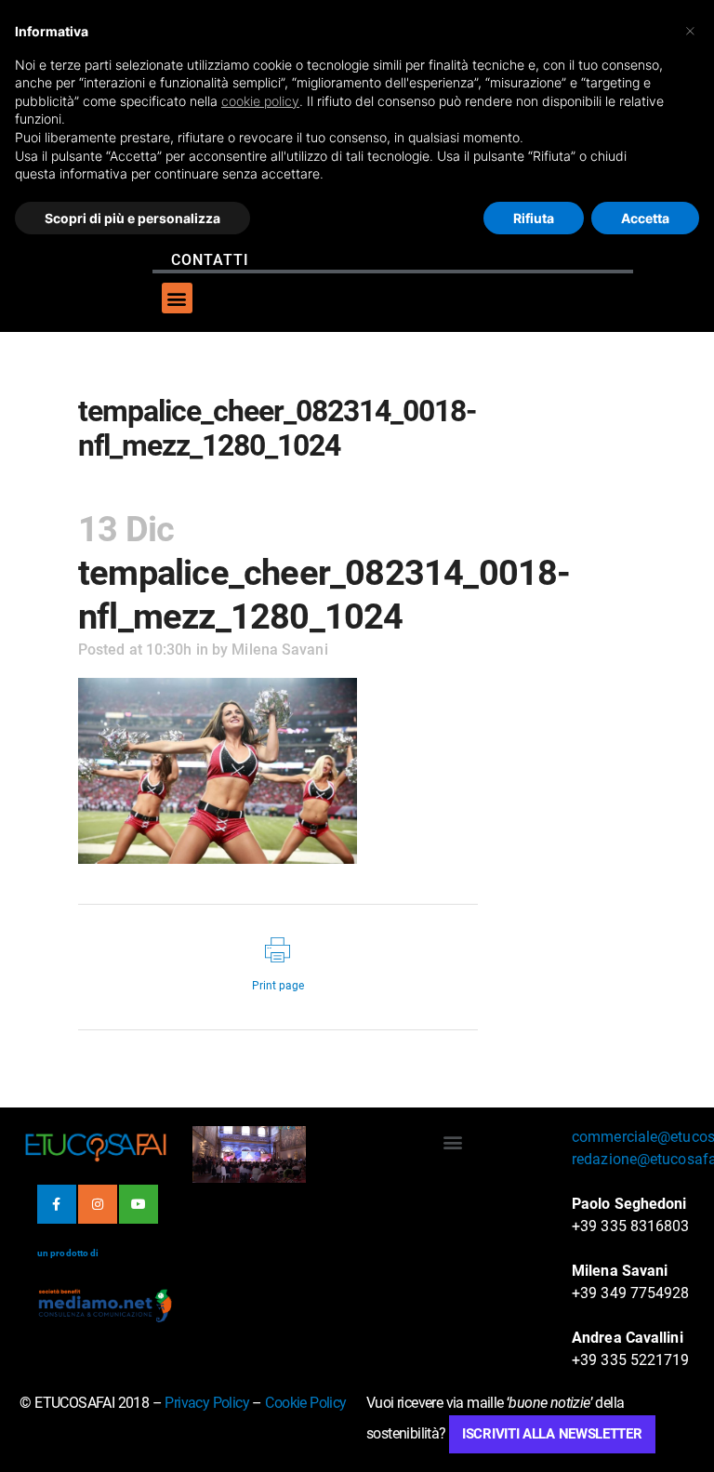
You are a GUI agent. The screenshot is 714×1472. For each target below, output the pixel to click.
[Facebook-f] (56, 1204)
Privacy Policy (207, 1403)
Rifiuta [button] (533, 218)
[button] (177, 298)
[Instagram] (97, 1204)
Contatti (210, 260)
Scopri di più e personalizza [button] (132, 218)
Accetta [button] (645, 218)
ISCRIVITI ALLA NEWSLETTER (552, 1434)
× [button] (690, 30)
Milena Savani (279, 649)
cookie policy (260, 101)
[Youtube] (138, 1204)
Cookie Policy (305, 1403)
